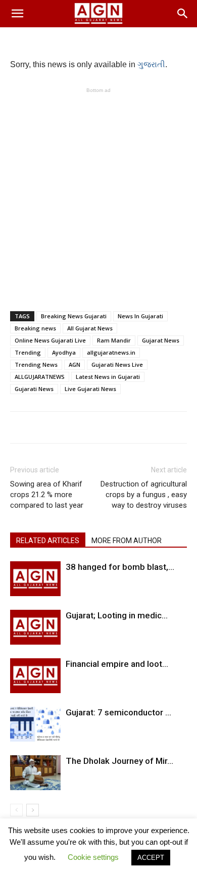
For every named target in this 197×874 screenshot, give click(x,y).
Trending (28, 352)
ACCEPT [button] (150, 857)
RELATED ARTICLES (47, 541)
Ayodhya (64, 352)
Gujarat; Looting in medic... (117, 615)
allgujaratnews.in (111, 352)
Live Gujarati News (90, 389)
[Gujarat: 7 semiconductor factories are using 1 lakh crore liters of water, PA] (35, 724)
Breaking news (35, 328)
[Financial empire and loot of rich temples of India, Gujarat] (35, 675)
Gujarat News (160, 340)
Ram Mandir (114, 340)
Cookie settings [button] (93, 857)
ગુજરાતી (151, 64)
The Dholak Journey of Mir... (119, 761)
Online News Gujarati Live (50, 340)
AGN (74, 364)
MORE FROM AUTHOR (126, 541)
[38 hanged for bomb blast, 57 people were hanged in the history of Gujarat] (35, 578)
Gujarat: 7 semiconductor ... (118, 712)
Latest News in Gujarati (108, 376)
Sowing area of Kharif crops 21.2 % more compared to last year (46, 494)
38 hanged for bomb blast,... (120, 567)
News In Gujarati (140, 316)
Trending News (36, 364)
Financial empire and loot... (117, 664)
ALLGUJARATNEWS (40, 376)
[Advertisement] (98, 194)
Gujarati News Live (117, 364)
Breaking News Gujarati (74, 316)
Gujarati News (34, 389)
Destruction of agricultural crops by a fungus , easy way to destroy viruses (144, 494)
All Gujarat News (90, 328)
